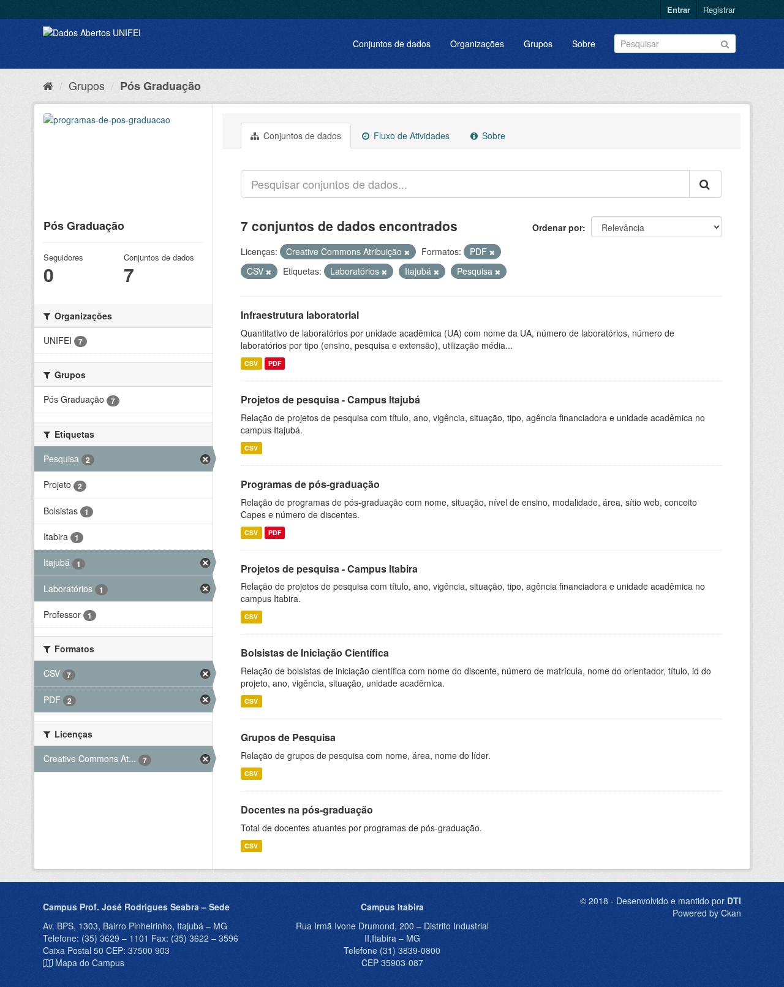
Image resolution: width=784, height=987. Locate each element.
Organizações (477, 43)
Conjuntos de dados (392, 43)
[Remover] (407, 252)
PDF (274, 363)
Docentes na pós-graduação (307, 809)
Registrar (719, 9)
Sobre (583, 43)
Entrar (678, 9)
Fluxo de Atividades (410, 135)
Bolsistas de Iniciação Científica (315, 653)
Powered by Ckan (707, 913)
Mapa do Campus (89, 962)
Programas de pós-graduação (310, 484)
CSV (251, 363)
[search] (705, 184)
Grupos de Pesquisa (288, 737)
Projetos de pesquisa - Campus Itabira (329, 569)
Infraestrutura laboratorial (300, 315)
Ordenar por (557, 227)
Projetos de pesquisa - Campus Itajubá (330, 399)
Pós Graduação (160, 86)
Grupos (538, 43)
